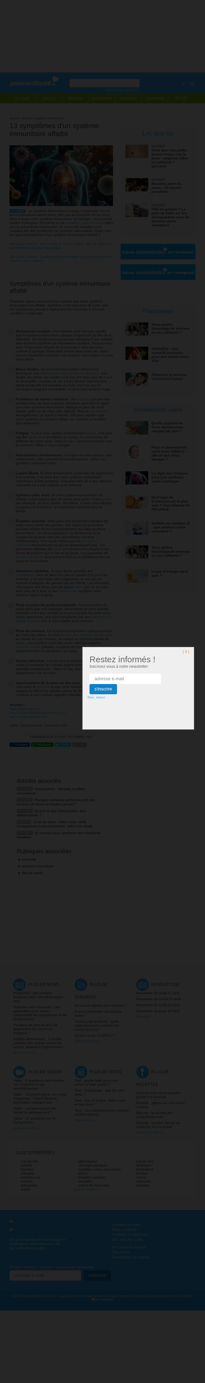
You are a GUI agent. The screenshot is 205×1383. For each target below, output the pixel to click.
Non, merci (96, 697)
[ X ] (186, 652)
